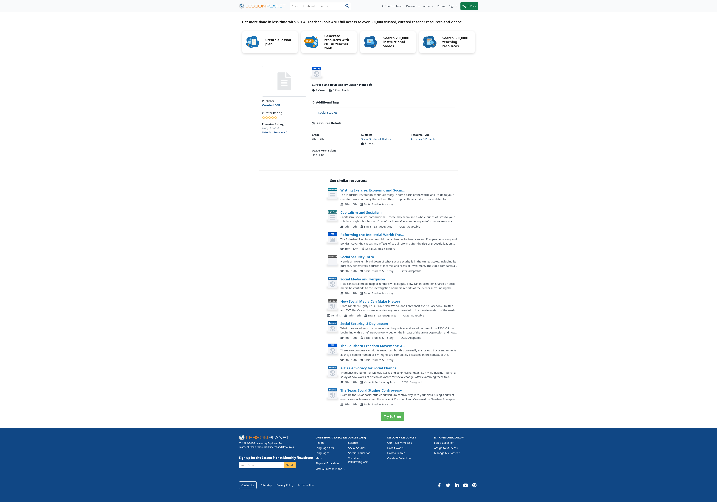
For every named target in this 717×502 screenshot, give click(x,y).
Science (353, 442)
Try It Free (469, 6)
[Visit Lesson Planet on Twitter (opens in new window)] (448, 485)
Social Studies (357, 448)
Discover (411, 6)
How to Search (396, 453)
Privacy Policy (285, 485)
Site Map (266, 485)
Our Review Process (399, 442)
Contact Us (247, 485)
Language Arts (325, 448)
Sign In (453, 6)
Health (320, 442)
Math (319, 458)
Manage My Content (447, 453)
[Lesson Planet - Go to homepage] (264, 6)
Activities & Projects (423, 139)
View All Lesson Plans (329, 469)
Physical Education (327, 463)
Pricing (441, 6)
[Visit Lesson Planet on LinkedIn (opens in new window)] (456, 485)
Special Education (359, 453)
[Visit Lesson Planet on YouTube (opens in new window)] (465, 485)
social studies (327, 112)
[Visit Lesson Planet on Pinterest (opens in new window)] (474, 485)
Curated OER (271, 105)
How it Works (395, 448)
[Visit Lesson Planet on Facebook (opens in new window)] (439, 485)
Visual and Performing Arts (358, 460)
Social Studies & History (376, 139)
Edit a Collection (444, 442)
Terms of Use (306, 485)
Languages (322, 453)
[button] (284, 132)
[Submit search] (347, 6)
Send (289, 465)
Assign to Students (446, 448)
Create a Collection (399, 458)
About (427, 6)
